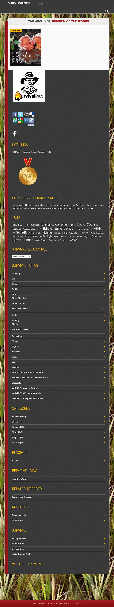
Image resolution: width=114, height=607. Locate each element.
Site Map (16, 352)
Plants (63, 236)
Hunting (20, 236)
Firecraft (19, 232)
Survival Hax (18, 520)
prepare (71, 236)
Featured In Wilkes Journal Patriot (27, 372)
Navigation (17, 336)
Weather (15, 367)
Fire (97, 228)
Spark (101, 236)
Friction (84, 232)
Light (49, 236)
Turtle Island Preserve (58, 240)
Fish (38, 233)
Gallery (15, 315)
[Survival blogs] (28, 189)
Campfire (47, 224)
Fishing (47, 232)
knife (42, 236)
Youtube (41, 152)
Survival (17, 239)
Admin (15, 461)
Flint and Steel (74, 233)
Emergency (64, 228)
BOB (20, 225)
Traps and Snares (20, 329)
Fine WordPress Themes (71, 603)
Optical (56, 236)
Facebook (15, 133)
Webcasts (16, 383)
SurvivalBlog (18, 549)
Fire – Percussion (20, 308)
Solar (94, 236)
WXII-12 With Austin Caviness (25, 388)
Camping (61, 224)
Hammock (100, 233)
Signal (86, 236)
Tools (37, 240)
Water (73, 239)
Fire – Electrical (19, 298)
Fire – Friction (18, 303)
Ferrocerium (86, 229)
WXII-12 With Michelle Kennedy (26, 393)
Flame (57, 233)
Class (72, 224)
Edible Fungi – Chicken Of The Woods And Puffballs (22, 57)
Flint (64, 232)
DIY (39, 228)
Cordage (16, 229)
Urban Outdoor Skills (21, 554)
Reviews (16, 443)
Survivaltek (20, 3)
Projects (16, 437)
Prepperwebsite (19, 515)
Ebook (15, 284)
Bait (14, 225)
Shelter (79, 236)
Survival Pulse (18, 544)
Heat (14, 236)
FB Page (16, 152)
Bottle (26, 225)
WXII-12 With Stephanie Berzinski (27, 398)
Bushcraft (16, 30)
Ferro (78, 229)
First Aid (31, 233)
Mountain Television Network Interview (30, 378)
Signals (15, 346)
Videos (15, 357)
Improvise (31, 236)
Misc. (14, 432)
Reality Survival (19, 538)
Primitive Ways (19, 479)
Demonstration (29, 229)
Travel (43, 240)
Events (15, 422)
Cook (80, 224)
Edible (47, 228)
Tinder (28, 239)
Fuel (92, 232)
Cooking (92, 224)
